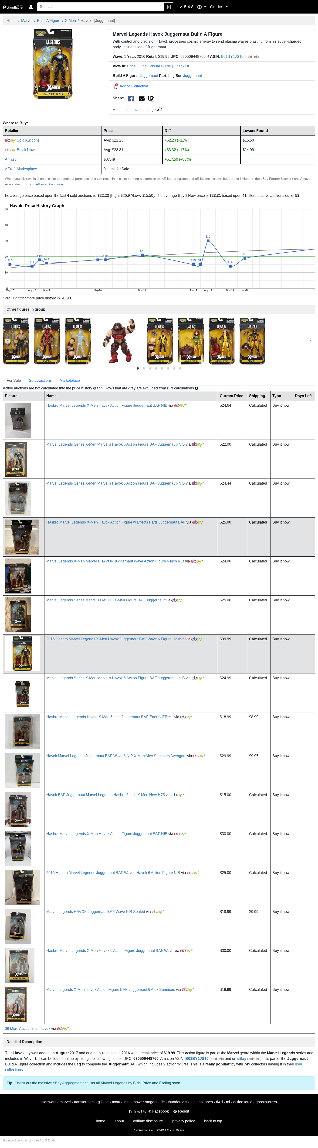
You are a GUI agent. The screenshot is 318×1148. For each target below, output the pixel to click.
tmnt (126, 1102)
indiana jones (201, 1102)
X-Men (70, 21)
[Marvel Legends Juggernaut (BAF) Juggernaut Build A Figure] (119, 341)
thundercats (177, 1102)
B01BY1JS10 (232, 57)
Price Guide (137, 66)
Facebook (160, 1111)
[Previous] (7, 341)
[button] (201, 7)
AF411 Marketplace (21, 169)
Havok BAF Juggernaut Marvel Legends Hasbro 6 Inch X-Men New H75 (105, 795)
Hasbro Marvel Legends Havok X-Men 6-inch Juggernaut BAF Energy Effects (109, 717)
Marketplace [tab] (70, 380)
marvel (65, 1102)
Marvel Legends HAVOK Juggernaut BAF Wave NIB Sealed (95, 912)
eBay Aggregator (67, 1083)
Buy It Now (25, 150)
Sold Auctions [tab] (40, 380)
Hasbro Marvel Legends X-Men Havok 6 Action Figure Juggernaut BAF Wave (109, 951)
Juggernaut (148, 76)
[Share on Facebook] (131, 98)
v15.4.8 (186, 6)
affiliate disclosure (148, 1121)
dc (163, 1102)
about (119, 1121)
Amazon (12, 159)
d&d (219, 1102)
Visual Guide (160, 66)
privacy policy (183, 1121)
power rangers (145, 1102)
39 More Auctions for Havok (27, 1028)
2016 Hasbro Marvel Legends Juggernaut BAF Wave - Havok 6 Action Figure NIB (113, 873)
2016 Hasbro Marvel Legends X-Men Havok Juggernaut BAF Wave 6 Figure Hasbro (115, 639)
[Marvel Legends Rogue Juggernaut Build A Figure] (222, 341)
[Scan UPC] (169, 6)
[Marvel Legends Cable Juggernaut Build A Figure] (16, 341)
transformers (84, 1102)
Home (12, 21)
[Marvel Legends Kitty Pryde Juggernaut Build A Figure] (160, 341)
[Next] (310, 341)
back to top (213, 1121)
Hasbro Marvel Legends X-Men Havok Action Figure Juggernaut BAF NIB (106, 405)
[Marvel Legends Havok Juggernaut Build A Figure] (53, 64)
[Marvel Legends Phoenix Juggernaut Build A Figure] (191, 341)
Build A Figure (48, 21)
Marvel (26, 21)
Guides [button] (217, 6)
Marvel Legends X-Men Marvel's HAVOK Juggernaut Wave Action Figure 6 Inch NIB (115, 561)
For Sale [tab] (14, 380)
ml (228, 1102)
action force (242, 1102)
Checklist (181, 66)
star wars (48, 1102)
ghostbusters (266, 1102)
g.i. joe (103, 1102)
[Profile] (30, 6)
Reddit (183, 1111)
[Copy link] (151, 98)
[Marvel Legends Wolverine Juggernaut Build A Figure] (252, 341)
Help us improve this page (135, 110)
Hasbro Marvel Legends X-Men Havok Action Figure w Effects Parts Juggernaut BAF (116, 522)
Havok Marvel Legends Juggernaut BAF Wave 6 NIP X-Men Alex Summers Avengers (116, 756)
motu (116, 1102)
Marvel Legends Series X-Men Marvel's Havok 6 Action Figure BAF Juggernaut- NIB (115, 444)
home (100, 1121)
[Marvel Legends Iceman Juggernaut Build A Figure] (78, 341)
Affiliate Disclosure (49, 184)
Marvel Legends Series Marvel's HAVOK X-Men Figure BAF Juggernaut (105, 600)
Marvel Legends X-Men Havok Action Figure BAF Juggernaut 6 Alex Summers (110, 990)
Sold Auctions (28, 140)
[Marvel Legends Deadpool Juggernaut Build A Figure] (47, 341)
